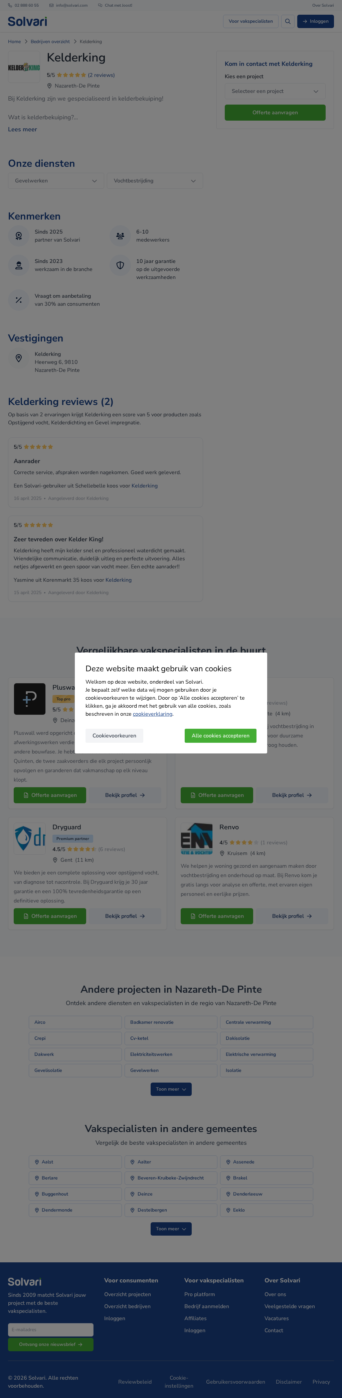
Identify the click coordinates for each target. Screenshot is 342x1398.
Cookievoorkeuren (114, 735)
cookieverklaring (152, 714)
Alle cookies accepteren (220, 735)
